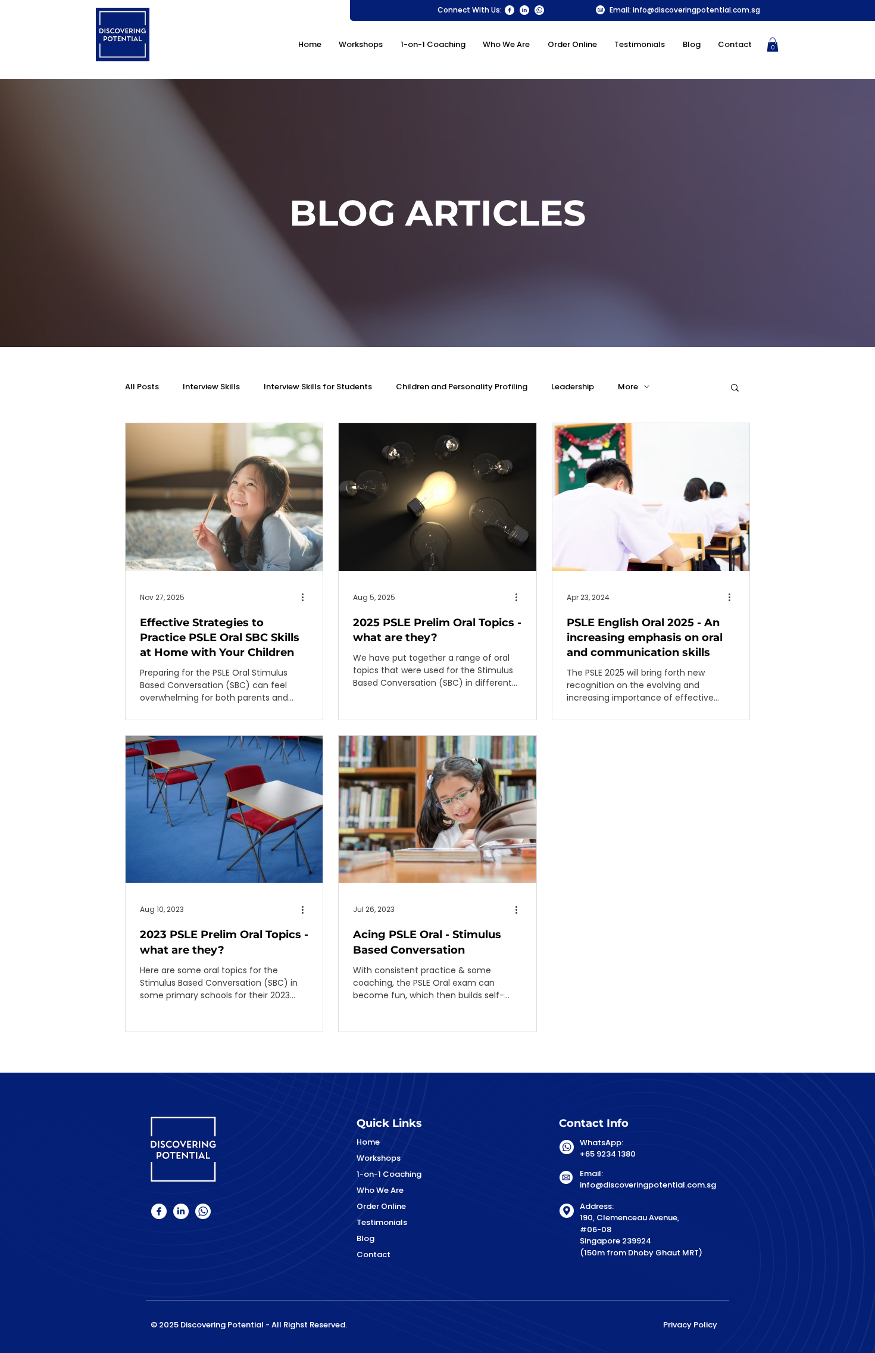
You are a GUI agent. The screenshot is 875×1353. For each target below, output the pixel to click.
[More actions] (306, 597)
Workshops (379, 1158)
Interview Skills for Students (318, 387)
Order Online (381, 1206)
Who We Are (380, 1190)
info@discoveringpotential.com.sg (696, 10)
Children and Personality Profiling (461, 387)
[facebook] (509, 10)
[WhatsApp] (539, 10)
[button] (773, 45)
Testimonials (382, 1222)
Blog (365, 1238)
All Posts (142, 387)
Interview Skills (211, 387)
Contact (373, 1254)
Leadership (572, 387)
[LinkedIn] (524, 10)
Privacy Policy (690, 1324)
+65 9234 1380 (608, 1154)
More (628, 387)
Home (368, 1142)
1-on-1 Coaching (389, 1174)
